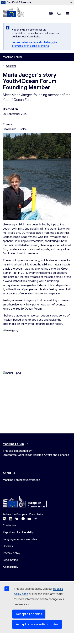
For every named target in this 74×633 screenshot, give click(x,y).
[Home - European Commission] (13, 12)
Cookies (8, 546)
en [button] (51, 13)
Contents (11, 65)
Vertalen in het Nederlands (27, 42)
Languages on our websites (20, 539)
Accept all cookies (29, 614)
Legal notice (10, 560)
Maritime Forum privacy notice (21, 480)
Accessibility (10, 566)
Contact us (9, 525)
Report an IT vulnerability (18, 532)
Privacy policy (11, 553)
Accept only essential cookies (37, 624)
